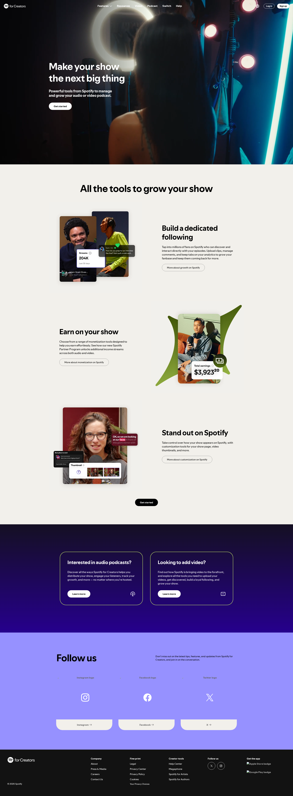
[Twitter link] (211, 766)
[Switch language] (257, 6)
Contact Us (97, 779)
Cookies (134, 779)
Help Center (175, 763)
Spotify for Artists (178, 774)
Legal (133, 763)
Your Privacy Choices (139, 784)
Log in (269, 6)
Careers (95, 774)
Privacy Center (138, 769)
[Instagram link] (221, 766)
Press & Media (98, 769)
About (94, 763)
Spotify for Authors (179, 779)
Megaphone (175, 769)
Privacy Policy (137, 774)
